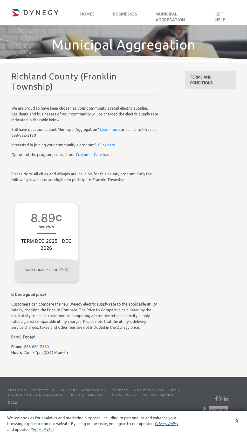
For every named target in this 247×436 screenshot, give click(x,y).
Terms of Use (42, 429)
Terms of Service (86, 394)
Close (229, 427)
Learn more (110, 129)
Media (174, 390)
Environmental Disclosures (35, 394)
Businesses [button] (125, 14)
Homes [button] (87, 14)
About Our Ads (148, 390)
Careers (120, 390)
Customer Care (89, 154)
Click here (106, 145)
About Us (17, 390)
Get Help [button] (220, 17)
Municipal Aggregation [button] (170, 17)
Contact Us (43, 390)
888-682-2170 (36, 346)
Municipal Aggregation (83, 390)
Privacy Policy (123, 394)
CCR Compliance (158, 394)
